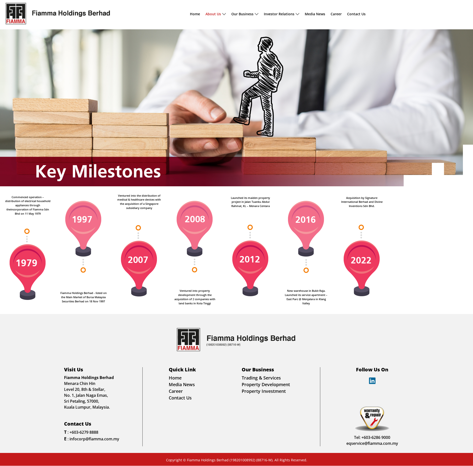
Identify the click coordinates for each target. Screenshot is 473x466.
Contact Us (356, 14)
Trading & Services (261, 378)
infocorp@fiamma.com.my (94, 439)
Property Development (266, 384)
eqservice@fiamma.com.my (372, 443)
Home (195, 14)
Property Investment (264, 391)
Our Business (242, 14)
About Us (213, 14)
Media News (315, 14)
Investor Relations (279, 14)
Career (336, 14)
